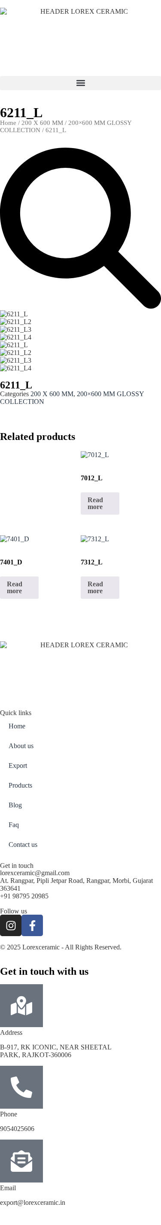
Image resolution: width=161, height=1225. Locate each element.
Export (18, 765)
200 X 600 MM (42, 122)
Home (8, 122)
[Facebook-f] (32, 925)
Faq (14, 824)
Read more (95, 503)
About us (21, 745)
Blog (15, 805)
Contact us (23, 844)
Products (20, 785)
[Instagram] (10, 925)
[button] (80, 83)
